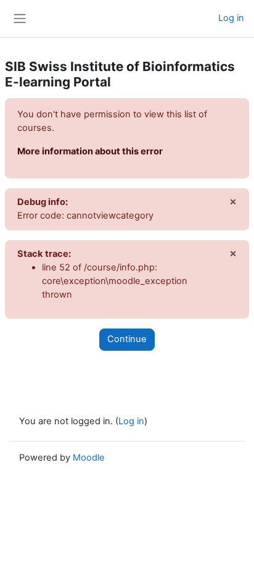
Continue (127, 339)
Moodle (89, 457)
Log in (231, 17)
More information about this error (90, 151)
